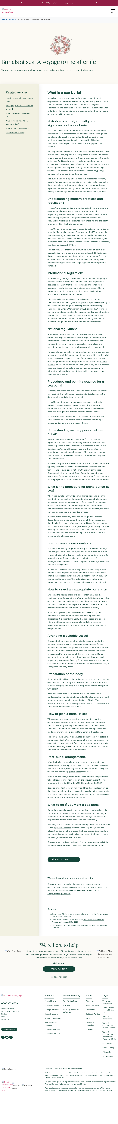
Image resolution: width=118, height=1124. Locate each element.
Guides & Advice (9, 19)
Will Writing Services (71, 1001)
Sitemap (89, 1029)
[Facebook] (7, 1037)
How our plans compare (50, 1024)
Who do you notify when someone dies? (17, 122)
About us (90, 1001)
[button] (21, 3)
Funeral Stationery (52, 1029)
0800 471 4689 (77, 890)
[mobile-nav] (113, 11)
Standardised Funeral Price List (108, 1010)
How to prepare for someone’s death (19, 99)
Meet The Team (92, 1005)
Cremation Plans (51, 1005)
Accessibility (107, 1056)
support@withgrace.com (58, 893)
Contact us (90, 1010)
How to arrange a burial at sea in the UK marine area (88, 914)
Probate (66, 1005)
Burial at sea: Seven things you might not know (78, 925)
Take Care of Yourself (15, 133)
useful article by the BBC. (93, 845)
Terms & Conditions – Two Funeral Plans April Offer (109, 1035)
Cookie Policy (108, 1048)
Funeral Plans (50, 1001)
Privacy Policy (108, 1052)
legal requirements (62, 827)
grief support (74, 771)
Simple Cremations (52, 1018)
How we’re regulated (90, 1024)
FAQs (88, 1018)
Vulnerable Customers (107, 1002)
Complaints (107, 1043)
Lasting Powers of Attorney (70, 1011)
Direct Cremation (90, 576)
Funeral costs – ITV (52, 1034)
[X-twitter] (3, 1037)
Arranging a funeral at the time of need (19, 107)
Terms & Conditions (107, 1017)
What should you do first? (17, 128)
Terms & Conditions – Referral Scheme (109, 1025)
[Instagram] (11, 1037)
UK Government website (58, 845)
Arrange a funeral (51, 1010)
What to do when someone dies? (18, 115)
